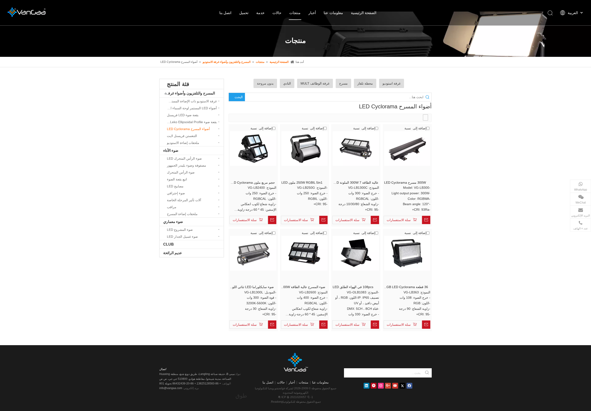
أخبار (312, 12)
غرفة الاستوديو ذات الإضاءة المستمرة (191, 101)
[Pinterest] (374, 386)
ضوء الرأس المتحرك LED (184, 158)
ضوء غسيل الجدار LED (182, 236)
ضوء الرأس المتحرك (181, 172)
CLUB (168, 244)
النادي (287, 83)
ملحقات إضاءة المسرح (182, 214)
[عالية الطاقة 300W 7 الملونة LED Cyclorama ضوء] (356, 148)
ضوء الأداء (170, 150)
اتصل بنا (225, 12)
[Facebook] (409, 386)
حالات (276, 12)
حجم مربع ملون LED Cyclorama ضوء (252, 183)
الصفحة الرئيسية (363, 12)
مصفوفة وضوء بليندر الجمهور (186, 165)
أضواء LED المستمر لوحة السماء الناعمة (191, 108)
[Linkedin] (366, 386)
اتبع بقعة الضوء (177, 179)
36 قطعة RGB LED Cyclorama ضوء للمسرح (406, 287)
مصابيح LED (175, 186)
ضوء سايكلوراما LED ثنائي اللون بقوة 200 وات (252, 287)
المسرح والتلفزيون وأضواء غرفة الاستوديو (187, 93)
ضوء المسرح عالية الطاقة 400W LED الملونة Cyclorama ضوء (303, 287)
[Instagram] (381, 386)
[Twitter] (402, 386)
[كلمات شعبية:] (427, 373)
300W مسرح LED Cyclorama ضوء (405, 183)
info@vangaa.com (170, 388)
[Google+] (388, 386)
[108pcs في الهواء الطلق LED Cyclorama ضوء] (356, 253)
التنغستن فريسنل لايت (182, 136)
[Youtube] (395, 386)
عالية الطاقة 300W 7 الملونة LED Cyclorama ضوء (355, 183)
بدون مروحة (265, 83)
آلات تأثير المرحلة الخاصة (184, 200)
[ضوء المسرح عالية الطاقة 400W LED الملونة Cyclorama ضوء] (304, 253)
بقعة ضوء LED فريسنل (183, 115)
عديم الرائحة (172, 253)
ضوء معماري (173, 222)
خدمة (260, 12)
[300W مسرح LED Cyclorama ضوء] (407, 148)
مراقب (171, 207)
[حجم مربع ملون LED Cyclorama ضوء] (253, 148)
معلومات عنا (333, 12)
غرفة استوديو (392, 83)
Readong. (276, 401)
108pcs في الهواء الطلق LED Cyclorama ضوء (353, 287)
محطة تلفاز (365, 83)
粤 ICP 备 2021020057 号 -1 (295, 397)
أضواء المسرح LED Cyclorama (188, 129)
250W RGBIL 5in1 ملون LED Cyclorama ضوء (302, 183)
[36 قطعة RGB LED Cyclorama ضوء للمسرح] (407, 253)
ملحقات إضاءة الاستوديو (183, 143)
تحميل (243, 12)
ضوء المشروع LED (180, 229)
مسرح (343, 83)
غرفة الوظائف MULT (315, 83)
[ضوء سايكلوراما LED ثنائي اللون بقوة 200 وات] (253, 253)
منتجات (295, 12)
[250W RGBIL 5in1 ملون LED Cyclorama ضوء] (304, 148)
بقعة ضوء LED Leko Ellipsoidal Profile (191, 122)
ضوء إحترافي (176, 193)
